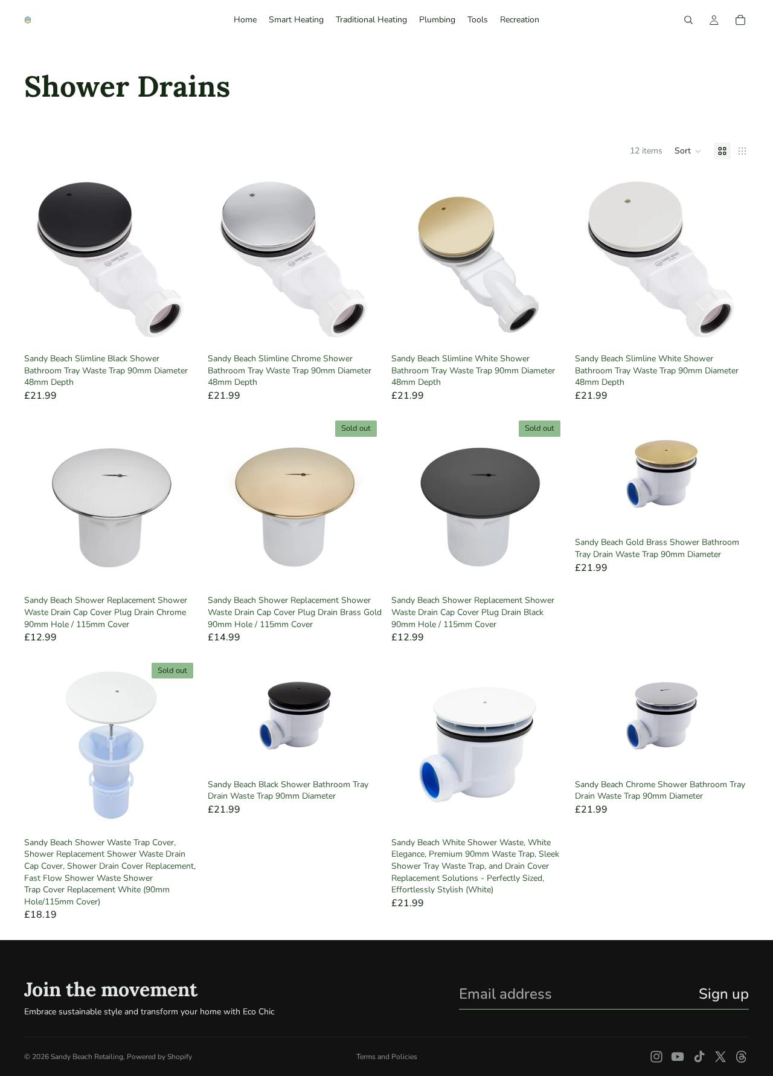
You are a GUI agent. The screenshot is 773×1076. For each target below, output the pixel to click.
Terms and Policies (386, 1057)
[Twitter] (720, 1056)
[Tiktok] (699, 1056)
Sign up (724, 994)
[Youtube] (677, 1056)
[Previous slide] (42, 261)
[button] (688, 151)
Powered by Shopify (159, 1057)
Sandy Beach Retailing (87, 1057)
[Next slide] (180, 261)
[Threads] (741, 1056)
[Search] (688, 20)
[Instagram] (656, 1056)
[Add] (179, 329)
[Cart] (740, 20)
